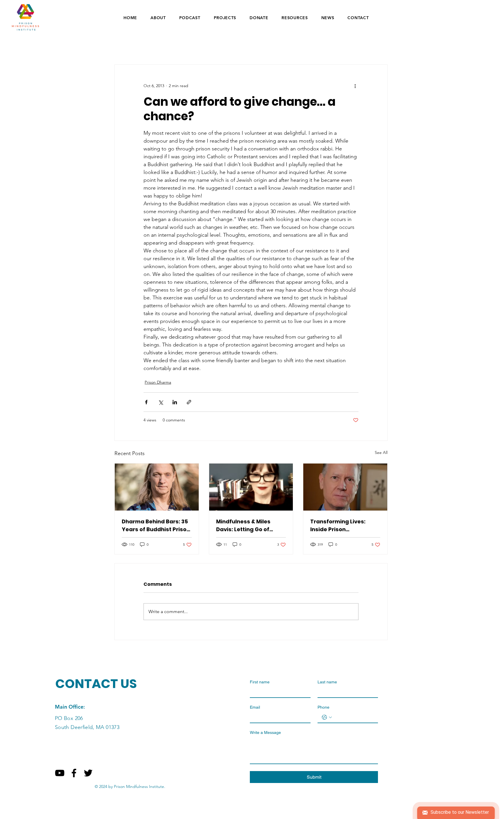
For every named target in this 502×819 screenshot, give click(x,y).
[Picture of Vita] (251, 487)
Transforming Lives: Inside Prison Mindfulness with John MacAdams (341, 525)
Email (255, 707)
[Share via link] (189, 402)
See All (381, 452)
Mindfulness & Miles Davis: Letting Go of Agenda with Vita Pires (247, 525)
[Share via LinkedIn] (175, 402)
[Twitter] (88, 773)
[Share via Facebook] (146, 402)
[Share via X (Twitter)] (160, 402)
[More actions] (355, 85)
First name (260, 682)
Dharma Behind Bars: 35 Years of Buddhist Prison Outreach (156, 525)
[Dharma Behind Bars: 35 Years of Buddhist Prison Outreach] (157, 487)
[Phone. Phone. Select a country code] (327, 717)
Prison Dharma (158, 382)
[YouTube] (59, 773)
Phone (323, 707)
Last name (327, 682)
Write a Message (265, 732)
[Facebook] (74, 773)
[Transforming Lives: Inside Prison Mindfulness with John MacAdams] (345, 487)
